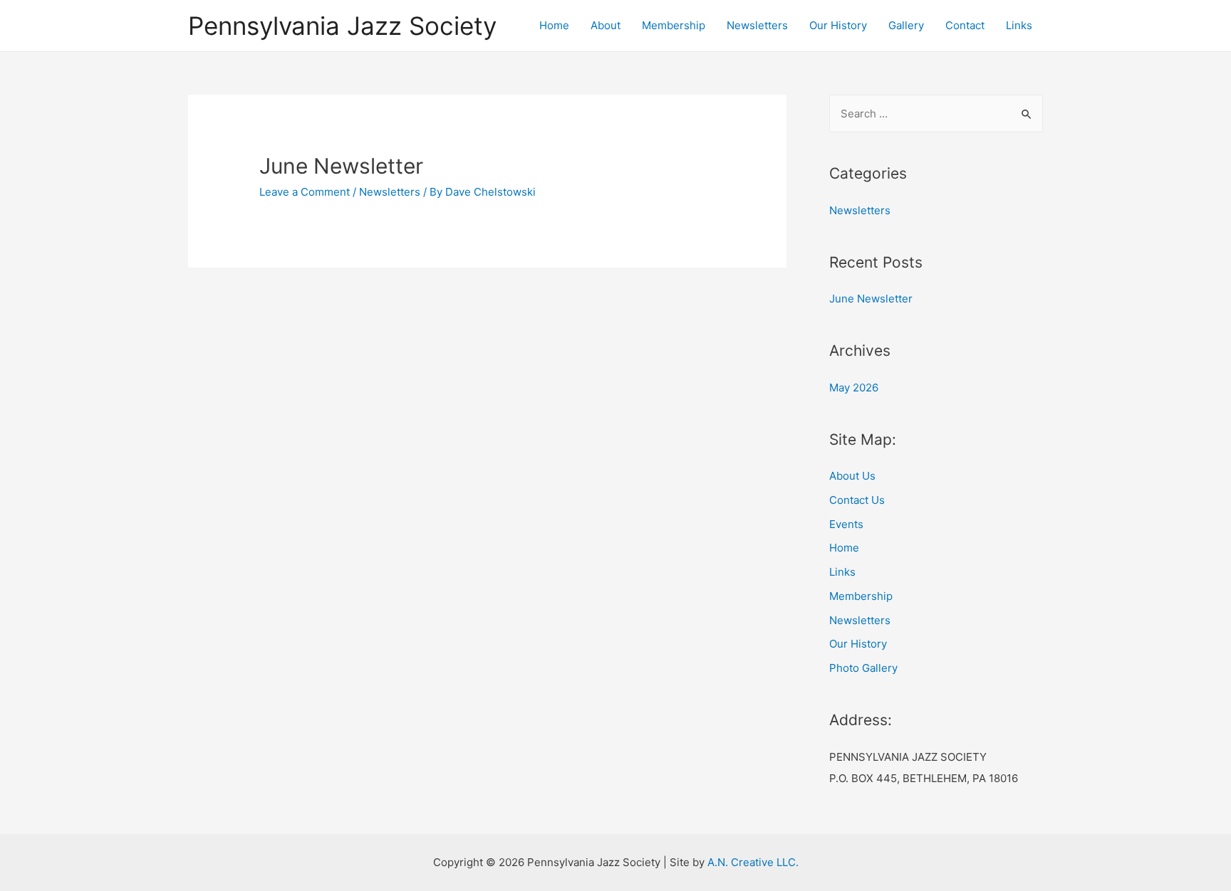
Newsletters (757, 25)
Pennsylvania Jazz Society (342, 26)
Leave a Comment (304, 192)
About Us (852, 476)
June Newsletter (341, 166)
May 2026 (853, 387)
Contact (965, 25)
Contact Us (857, 500)
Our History (838, 25)
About (605, 25)
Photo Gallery (863, 668)
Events (846, 524)
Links (1019, 25)
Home (554, 25)
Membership (673, 25)
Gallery (906, 25)
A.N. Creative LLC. (753, 862)
